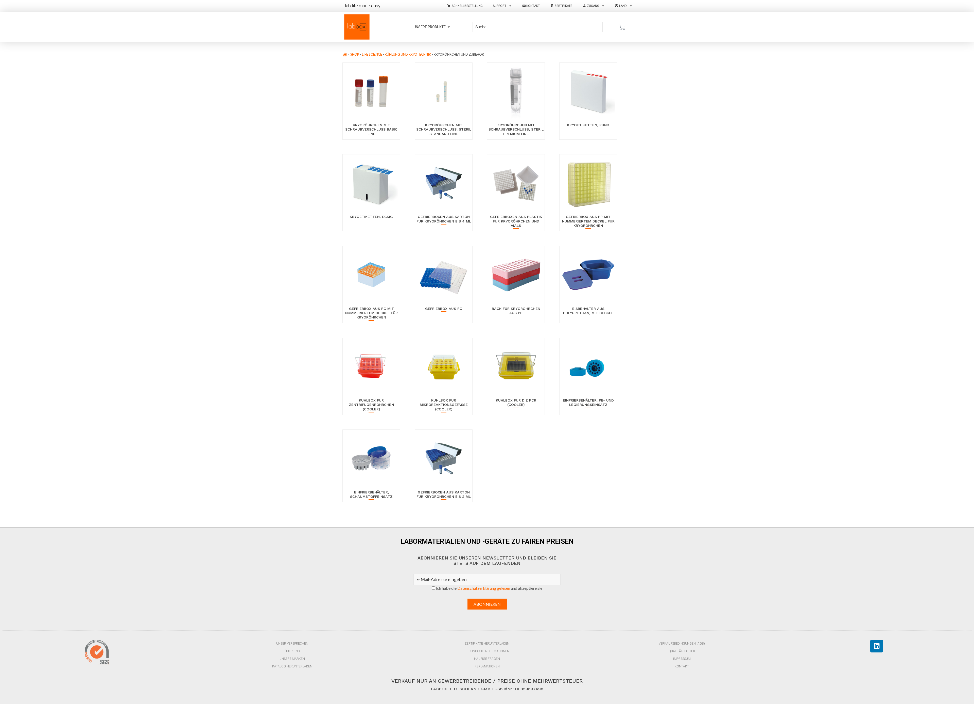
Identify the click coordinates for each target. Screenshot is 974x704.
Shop (354, 54)
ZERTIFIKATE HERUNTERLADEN (487, 643)
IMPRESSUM (682, 659)
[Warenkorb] (622, 27)
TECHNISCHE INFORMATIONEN (487, 651)
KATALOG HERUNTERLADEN (292, 666)
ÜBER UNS (292, 651)
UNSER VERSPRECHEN (292, 643)
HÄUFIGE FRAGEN (487, 659)
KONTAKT (682, 666)
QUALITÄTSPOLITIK (682, 651)
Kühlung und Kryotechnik (408, 54)
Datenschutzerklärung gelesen (483, 588)
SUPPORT (499, 6)
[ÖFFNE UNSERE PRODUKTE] (448, 27)
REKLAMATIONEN (487, 666)
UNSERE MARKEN (292, 659)
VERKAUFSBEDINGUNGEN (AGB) (682, 643)
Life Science (372, 54)
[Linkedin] (876, 646)
